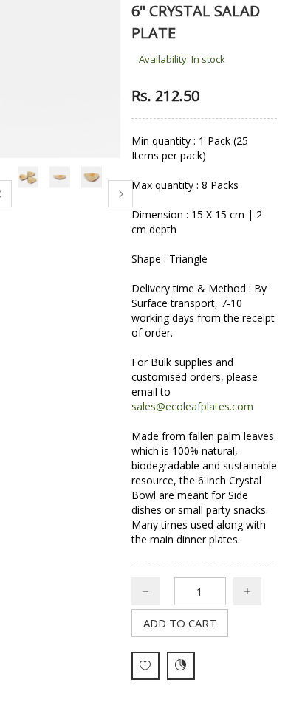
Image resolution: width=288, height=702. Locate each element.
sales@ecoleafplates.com (192, 406)
